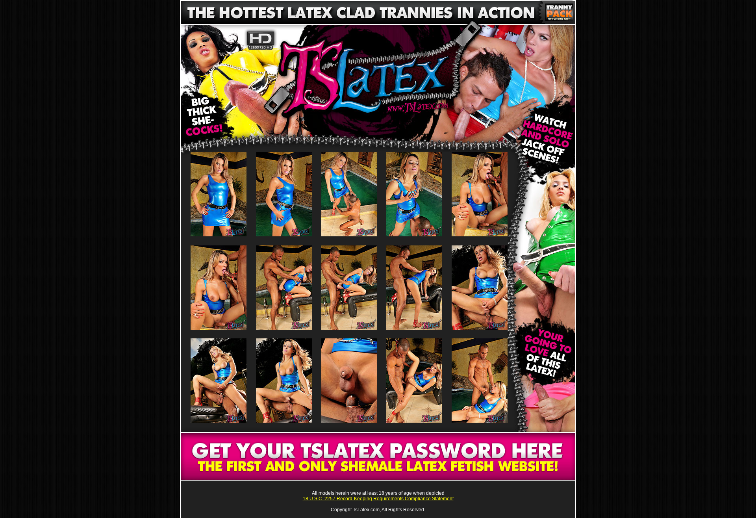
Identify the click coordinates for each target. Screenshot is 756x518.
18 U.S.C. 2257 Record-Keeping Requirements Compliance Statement (378, 498)
